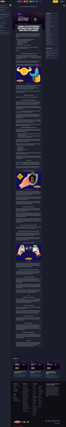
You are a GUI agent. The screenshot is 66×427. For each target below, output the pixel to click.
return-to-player (20, 163)
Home (15, 6)
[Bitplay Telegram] (54, 421)
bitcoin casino (29, 57)
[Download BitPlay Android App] (59, 421)
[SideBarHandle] (10, 5)
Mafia (19, 308)
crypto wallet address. (34, 104)
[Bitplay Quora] (56, 421)
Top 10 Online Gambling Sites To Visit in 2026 (20, 372)
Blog (17, 6)
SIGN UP (62, 1)
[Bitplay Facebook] (46, 421)
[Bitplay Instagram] (49, 421)
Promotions (4, 14)
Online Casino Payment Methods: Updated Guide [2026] (51, 372)
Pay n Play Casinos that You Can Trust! (35, 372)
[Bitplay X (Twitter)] (51, 421)
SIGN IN (55, 1)
